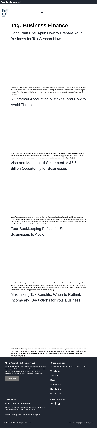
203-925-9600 (55, 375)
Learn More (12, 378)
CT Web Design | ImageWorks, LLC (81, 423)
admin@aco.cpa (55, 384)
